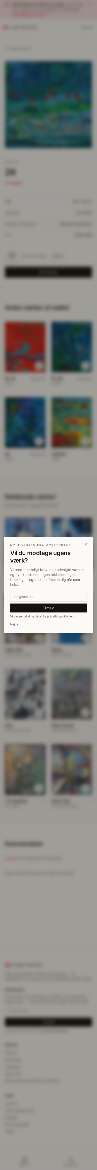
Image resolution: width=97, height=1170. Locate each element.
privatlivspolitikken (60, 616)
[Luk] (86, 544)
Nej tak (15, 624)
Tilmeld (48, 608)
